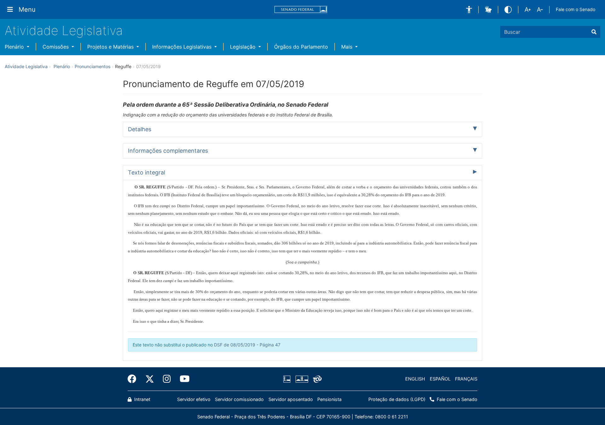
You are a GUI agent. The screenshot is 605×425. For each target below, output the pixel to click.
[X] (149, 379)
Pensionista (329, 399)
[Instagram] (166, 379)
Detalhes (139, 129)
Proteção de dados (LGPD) (396, 399)
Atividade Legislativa (64, 30)
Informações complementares (168, 150)
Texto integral (146, 172)
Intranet (141, 399)
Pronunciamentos (92, 66)
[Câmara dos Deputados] (288, 379)
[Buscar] (594, 32)
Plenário (15, 47)
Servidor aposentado (290, 399)
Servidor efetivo (193, 399)
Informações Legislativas (182, 47)
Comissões (56, 47)
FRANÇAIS (466, 378)
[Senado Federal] (300, 9)
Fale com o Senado (575, 9)
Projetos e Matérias (111, 47)
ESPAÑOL (440, 378)
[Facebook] (134, 379)
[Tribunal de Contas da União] (316, 379)
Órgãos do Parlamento (301, 47)
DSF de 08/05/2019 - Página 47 (247, 344)
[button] (469, 9)
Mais (347, 47)
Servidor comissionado (239, 399)
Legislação (243, 47)
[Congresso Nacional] (301, 379)
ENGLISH (415, 378)
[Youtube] (182, 379)
